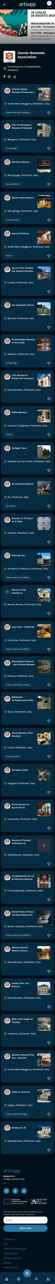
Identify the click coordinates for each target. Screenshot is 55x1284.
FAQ (5, 1244)
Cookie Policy (11, 1267)
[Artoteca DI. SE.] (44, 1131)
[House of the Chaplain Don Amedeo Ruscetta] (44, 273)
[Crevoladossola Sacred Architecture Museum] (44, 881)
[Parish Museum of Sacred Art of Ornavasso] (44, 809)
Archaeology (11, 148)
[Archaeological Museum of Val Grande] (44, 344)
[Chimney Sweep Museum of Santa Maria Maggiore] (44, 94)
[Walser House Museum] (44, 201)
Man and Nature (13, 184)
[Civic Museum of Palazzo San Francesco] (44, 380)
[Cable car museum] (44, 1095)
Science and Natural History (18, 685)
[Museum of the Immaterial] (44, 595)
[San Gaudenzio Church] (44, 308)
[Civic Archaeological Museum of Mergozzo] (44, 130)
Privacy (7, 1262)
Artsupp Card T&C (13, 1258)
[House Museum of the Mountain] (44, 738)
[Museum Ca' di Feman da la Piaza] (44, 523)
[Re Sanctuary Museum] (44, 487)
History (9, 256)
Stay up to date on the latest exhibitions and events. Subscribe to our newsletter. (23, 1213)
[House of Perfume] (44, 237)
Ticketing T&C (11, 1253)
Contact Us (9, 1239)
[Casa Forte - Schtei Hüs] (44, 630)
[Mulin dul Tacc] (44, 559)
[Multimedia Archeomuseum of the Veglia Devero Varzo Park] (44, 702)
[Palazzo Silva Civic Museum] (44, 988)
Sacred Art (10, 506)
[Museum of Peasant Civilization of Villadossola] (44, 845)
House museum (12, 220)
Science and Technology (16, 1114)
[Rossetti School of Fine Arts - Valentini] (44, 1060)
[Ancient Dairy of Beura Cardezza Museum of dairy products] (44, 917)
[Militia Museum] (44, 416)
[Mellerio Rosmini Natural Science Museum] (44, 952)
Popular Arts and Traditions (18, 113)
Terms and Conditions (15, 1248)
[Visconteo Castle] (44, 773)
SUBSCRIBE (26, 1228)
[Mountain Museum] (44, 165)
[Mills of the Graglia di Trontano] (44, 1024)
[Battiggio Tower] (44, 452)
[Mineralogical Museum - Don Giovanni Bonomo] (44, 666)
